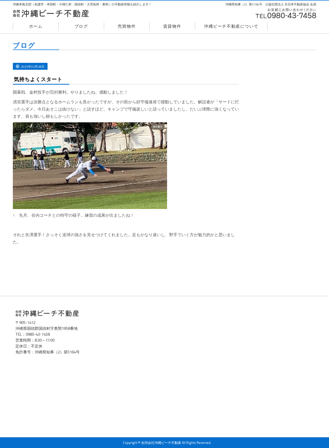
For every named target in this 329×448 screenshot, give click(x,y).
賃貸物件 (172, 26)
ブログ (81, 26)
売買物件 (127, 26)
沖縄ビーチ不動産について (231, 26)
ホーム (36, 26)
